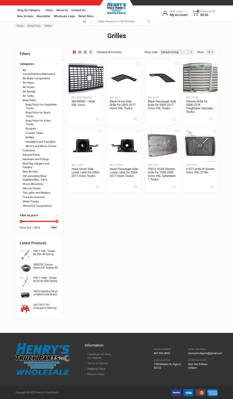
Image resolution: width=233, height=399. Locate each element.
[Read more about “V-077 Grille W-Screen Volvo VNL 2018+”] (212, 186)
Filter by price (29, 215)
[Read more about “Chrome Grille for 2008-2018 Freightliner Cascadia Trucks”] (212, 119)
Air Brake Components (36, 78)
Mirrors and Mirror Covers (41, 146)
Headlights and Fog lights (41, 141)
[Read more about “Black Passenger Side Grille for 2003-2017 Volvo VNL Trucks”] (174, 119)
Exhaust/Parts (31, 155)
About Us (62, 10)
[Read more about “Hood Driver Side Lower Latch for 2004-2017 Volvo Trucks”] (97, 186)
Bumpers (31, 128)
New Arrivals (25, 16)
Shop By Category (28, 10)
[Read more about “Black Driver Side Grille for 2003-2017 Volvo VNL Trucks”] (135, 119)
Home (49, 10)
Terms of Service (97, 363)
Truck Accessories (34, 197)
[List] (85, 52)
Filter (54, 227)
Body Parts (34, 25)
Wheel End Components (37, 206)
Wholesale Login (64, 16)
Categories (27, 64)
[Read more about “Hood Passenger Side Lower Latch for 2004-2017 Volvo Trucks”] (135, 186)
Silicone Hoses (32, 188)
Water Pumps (31, 201)
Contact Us (78, 10)
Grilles (30, 137)
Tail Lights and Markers (36, 192)
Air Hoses (29, 87)
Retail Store (86, 16)
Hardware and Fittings (36, 159)
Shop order (151, 52)
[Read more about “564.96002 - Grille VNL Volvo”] (97, 119)
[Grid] (74, 52)
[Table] (90, 52)
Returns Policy (95, 374)
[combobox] (116, 21)
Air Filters (28, 82)
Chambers (29, 150)
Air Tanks (28, 95)
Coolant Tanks (34, 133)
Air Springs (29, 91)
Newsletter (44, 16)
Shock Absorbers (33, 184)
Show (200, 52)
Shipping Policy (96, 368)
